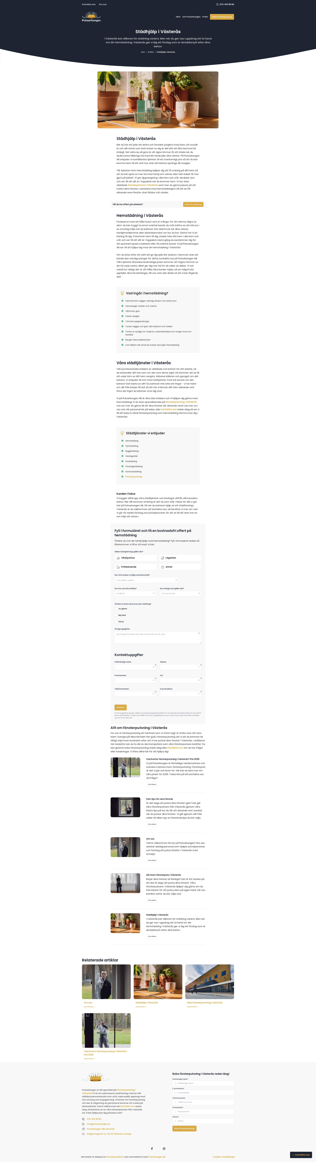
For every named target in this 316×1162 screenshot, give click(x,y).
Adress (163, 662)
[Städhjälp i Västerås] (158, 981)
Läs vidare (152, 784)
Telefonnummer (122, 689)
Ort (161, 675)
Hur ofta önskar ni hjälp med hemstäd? (132, 575)
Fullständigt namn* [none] (180, 1079)
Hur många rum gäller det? (172, 588)
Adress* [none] (175, 1117)
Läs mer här (88, 1007)
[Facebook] (152, 1148)
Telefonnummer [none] (178, 1098)
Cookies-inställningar (224, 1156)
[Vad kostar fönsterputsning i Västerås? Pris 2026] (106, 1030)
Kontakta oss (89, 4)
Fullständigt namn (123, 662)
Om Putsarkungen (191, 16)
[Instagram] (164, 1148)
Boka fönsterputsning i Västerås (205, 1002)
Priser (205, 16)
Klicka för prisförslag (193, 204)
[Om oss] (106, 981)
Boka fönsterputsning (222, 17)
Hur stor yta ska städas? (126, 588)
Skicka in (121, 707)
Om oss (103, 4)
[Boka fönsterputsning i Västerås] (209, 981)
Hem (178, 16)
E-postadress (166, 689)
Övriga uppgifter (122, 629)
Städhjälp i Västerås (147, 1002)
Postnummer (120, 675)
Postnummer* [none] (177, 1107)
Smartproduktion (115, 1156)
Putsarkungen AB (156, 1156)
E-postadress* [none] (178, 1089)
